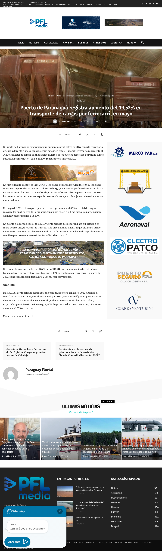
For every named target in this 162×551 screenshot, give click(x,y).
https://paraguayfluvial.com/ (36, 374)
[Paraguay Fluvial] (55, 121)
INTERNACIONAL (132, 542)
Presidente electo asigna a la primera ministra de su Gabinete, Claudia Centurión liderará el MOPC (79, 352)
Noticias (50, 96)
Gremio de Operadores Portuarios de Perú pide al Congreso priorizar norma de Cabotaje (26, 352)
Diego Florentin (9, 456)
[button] (142, 42)
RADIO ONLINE (105, 542)
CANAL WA (147, 542)
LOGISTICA (91, 542)
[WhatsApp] (102, 134)
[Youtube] (157, 4)
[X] (87, 134)
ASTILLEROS (78, 542)
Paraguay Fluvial (69, 121)
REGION (118, 542)
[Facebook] (146, 4)
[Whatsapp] (142, 4)
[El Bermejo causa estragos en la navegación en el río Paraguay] (65, 491)
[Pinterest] (94, 134)
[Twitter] (153, 4)
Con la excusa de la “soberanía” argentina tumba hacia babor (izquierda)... (89, 505)
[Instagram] (150, 4)
